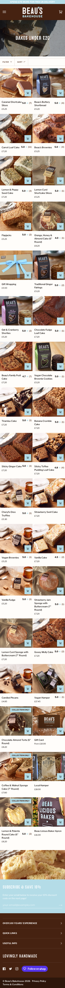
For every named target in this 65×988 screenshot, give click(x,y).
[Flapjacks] (16, 216)
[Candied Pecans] (16, 678)
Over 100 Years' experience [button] (20, 923)
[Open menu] (8, 12)
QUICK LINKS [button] (10, 933)
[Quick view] (27, 93)
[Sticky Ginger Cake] (16, 447)
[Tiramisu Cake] (16, 402)
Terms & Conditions (13, 984)
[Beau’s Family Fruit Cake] (16, 356)
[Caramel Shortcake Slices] (16, 83)
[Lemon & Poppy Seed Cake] (16, 170)
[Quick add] (60, 731)
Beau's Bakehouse (14, 981)
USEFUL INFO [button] (10, 943)
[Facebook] (4, 968)
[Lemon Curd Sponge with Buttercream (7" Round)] (16, 633)
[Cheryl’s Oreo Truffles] (16, 493)
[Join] (58, 905)
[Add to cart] (27, 275)
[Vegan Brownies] (16, 538)
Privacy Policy (39, 981)
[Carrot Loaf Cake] (16, 128)
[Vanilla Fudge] (16, 581)
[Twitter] (10, 968)
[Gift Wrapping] (16, 265)
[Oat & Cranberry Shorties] (16, 310)
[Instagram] (16, 968)
